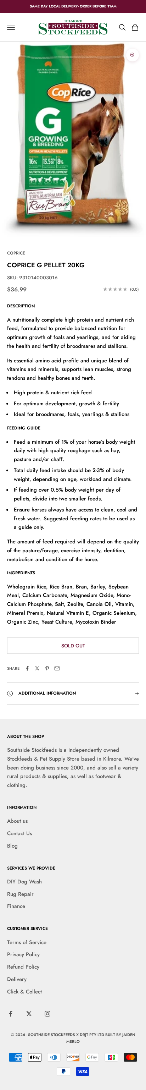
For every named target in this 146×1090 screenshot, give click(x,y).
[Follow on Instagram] (47, 1013)
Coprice (16, 253)
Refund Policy (23, 967)
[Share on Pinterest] (47, 668)
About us (17, 821)
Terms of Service (26, 942)
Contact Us (19, 833)
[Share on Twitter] (37, 668)
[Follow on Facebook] (10, 1013)
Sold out (73, 645)
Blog (12, 846)
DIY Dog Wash (24, 882)
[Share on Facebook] (27, 668)
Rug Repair (20, 894)
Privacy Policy (23, 954)
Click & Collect (24, 992)
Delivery (17, 979)
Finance (16, 906)
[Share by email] (57, 668)
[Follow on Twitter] (29, 1013)
